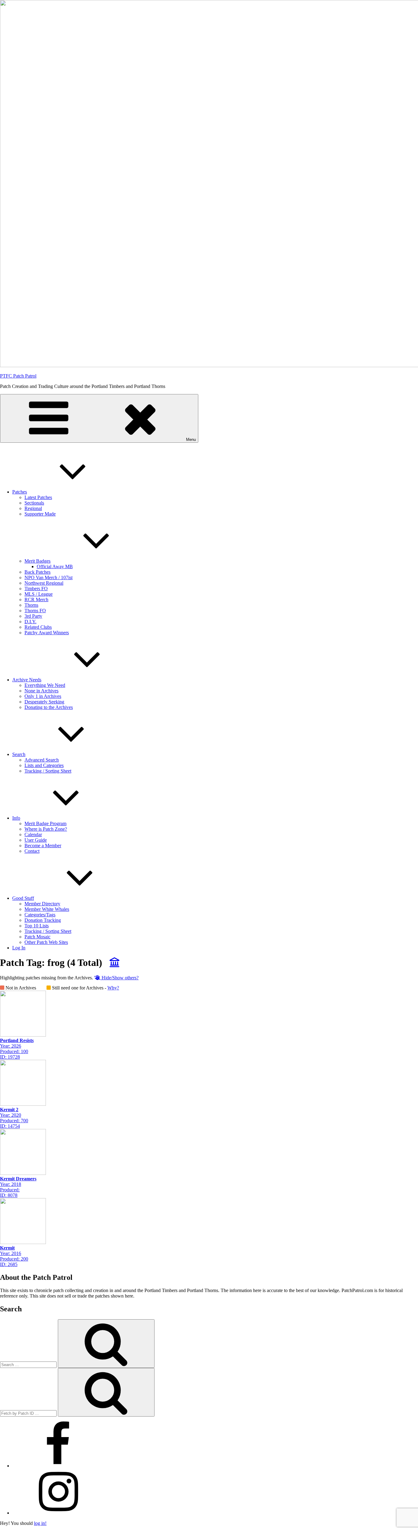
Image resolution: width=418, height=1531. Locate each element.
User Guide (35, 840)
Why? (113, 987)
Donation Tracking (42, 920)
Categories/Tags (39, 914)
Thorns (31, 605)
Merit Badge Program (45, 823)
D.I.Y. (30, 621)
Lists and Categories (44, 765)
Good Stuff (23, 898)
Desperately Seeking (44, 701)
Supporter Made (40, 513)
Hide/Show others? (119, 977)
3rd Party (33, 616)
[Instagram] (58, 1512)
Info (16, 818)
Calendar (33, 834)
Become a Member (42, 845)
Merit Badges (37, 561)
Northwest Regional (43, 583)
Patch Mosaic (37, 936)
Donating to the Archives (48, 707)
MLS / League (38, 594)
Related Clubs (38, 627)
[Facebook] (58, 1465)
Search (18, 754)
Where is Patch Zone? (45, 829)
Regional (33, 508)
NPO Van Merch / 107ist (48, 577)
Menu (191, 439)
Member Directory (42, 903)
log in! (40, 1523)
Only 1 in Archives (42, 696)
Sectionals (34, 502)
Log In (18, 947)
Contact (31, 851)
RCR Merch (36, 599)
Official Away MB (55, 566)
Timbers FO (36, 588)
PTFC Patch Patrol (18, 375)
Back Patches (37, 572)
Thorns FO (35, 610)
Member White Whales (46, 909)
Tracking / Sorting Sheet (47, 770)
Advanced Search (41, 759)
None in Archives (41, 690)
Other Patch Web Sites (46, 942)
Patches (19, 491)
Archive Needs (26, 679)
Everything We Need (44, 685)
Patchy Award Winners (46, 632)
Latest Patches (38, 497)
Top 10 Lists (36, 925)
